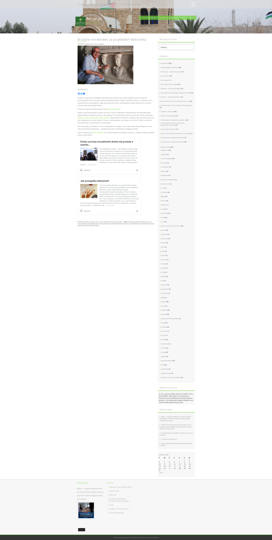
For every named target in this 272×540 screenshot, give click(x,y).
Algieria (163, 154)
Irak (162, 217)
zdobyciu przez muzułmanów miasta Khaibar (94, 118)
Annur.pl (93, 18)
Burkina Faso (165, 184)
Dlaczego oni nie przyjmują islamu (129, 4)
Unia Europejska (166, 361)
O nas (111, 505)
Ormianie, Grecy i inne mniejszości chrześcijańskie (176, 105)
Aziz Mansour (100, 44)
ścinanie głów (145, 223)
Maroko (163, 285)
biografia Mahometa (142, 222)
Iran (162, 222)
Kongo (163, 255)
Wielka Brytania (166, 373)
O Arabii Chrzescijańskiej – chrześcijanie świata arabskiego (159, 18)
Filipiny (163, 205)
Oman (163, 306)
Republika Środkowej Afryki (170, 319)
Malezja (163, 276)
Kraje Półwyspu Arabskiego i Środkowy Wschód (176, 93)
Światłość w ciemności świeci (108, 4)
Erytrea (163, 201)
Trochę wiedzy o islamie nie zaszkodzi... (111, 222)
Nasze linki (112, 495)
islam (150, 222)
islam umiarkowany (104, 223)
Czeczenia (164, 192)
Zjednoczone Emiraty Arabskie (170, 377)
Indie (163, 209)
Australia (164, 163)
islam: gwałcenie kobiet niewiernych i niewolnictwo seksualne (172, 124)
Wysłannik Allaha (94, 225)
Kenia (163, 251)
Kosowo (163, 260)
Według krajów (165, 147)
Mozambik (164, 293)
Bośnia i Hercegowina (168, 180)
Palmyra (127, 223)
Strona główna (82, 4)
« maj (161, 473)
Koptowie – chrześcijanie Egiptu (171, 88)
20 (175, 466)
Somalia (163, 327)
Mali (162, 281)
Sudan (163, 335)
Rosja (163, 323)
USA (162, 365)
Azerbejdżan (165, 167)
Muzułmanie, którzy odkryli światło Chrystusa (175, 101)
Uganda (163, 356)
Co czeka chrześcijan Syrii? (169, 439)
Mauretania (165, 289)
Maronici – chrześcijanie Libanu (170, 97)
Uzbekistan (164, 369)
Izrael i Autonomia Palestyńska (171, 226)
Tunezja (163, 348)
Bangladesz (165, 175)
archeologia (131, 222)
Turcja (163, 352)
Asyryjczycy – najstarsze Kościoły (171, 72)
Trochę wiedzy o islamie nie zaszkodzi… (173, 120)
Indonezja (164, 213)
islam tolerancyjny (92, 223)
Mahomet (121, 223)
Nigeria (163, 302)
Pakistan (164, 310)
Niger (163, 297)
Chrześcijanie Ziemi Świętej (169, 84)
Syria (97, 222)
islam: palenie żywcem (168, 129)
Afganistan (164, 150)
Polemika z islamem (89, 222)
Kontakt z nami (93, 4)
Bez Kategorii (165, 80)
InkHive (128, 537)
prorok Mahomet (135, 223)
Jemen (163, 230)
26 (170, 468)
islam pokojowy (82, 223)
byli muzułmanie (97, 133)
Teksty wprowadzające (188, 18)
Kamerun (164, 239)
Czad (162, 188)
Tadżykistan (165, 344)
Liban (163, 268)
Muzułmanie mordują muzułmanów (172, 142)
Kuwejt (163, 264)
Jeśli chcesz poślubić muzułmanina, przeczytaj (175, 133)
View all (81, 530)
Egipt (163, 196)
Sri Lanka (164, 331)
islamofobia (114, 223)
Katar (163, 247)
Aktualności (164, 63)
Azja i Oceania (165, 76)
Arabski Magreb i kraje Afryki (170, 67)
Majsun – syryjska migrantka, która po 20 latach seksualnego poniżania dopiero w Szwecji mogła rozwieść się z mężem (175, 419)
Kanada (163, 243)
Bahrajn (163, 171)
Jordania (164, 234)
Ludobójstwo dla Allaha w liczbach (172, 138)
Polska (163, 314)
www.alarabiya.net (114, 109)
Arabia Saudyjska (166, 158)
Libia (162, 272)
